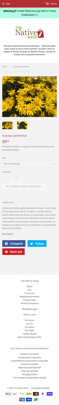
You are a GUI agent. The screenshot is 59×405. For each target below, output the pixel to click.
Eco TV (29, 324)
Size (4, 158)
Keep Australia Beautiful (29, 367)
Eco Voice (29, 320)
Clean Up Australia (29, 371)
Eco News (29, 327)
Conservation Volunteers (29, 357)
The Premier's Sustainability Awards (29, 378)
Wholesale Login (29, 309)
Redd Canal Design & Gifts (29, 337)
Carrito (53, 4)
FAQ (29, 290)
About (29, 286)
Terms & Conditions (29, 303)
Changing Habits (29, 374)
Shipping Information (29, 296)
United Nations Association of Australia (29, 361)
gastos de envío (31, 146)
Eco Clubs (29, 330)
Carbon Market (30, 334)
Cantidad (6, 172)
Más (8, 4)
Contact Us (29, 293)
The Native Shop (21, 388)
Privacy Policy (29, 300)
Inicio (4, 66)
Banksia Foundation (29, 354)
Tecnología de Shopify (40, 388)
